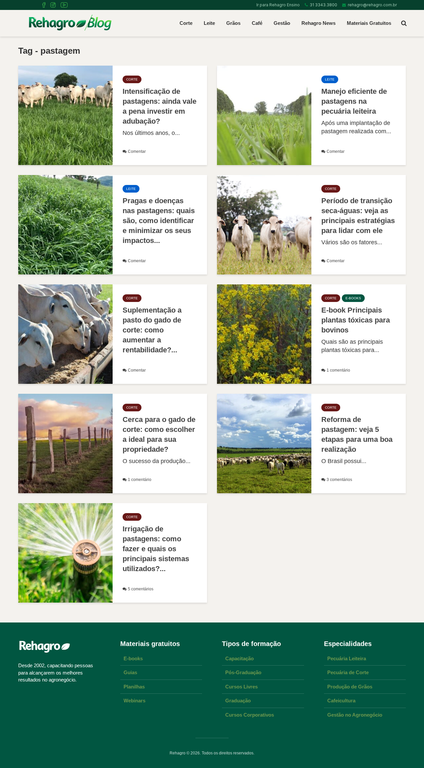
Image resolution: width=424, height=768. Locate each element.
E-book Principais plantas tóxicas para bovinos (355, 320)
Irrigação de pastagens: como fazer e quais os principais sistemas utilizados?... (156, 549)
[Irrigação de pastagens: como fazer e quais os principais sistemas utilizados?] (65, 552)
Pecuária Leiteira (346, 658)
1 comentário (338, 370)
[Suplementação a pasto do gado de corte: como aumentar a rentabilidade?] (65, 333)
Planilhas (134, 686)
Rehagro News (318, 23)
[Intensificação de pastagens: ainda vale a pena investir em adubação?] (65, 115)
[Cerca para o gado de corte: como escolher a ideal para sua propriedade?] (65, 443)
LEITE (330, 79)
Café (257, 23)
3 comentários (339, 479)
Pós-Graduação (243, 672)
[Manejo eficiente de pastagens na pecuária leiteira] (264, 115)
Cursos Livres (241, 686)
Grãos (233, 23)
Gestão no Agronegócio (354, 715)
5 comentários (140, 589)
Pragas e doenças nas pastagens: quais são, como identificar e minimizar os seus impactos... (159, 221)
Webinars (134, 700)
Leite (209, 23)
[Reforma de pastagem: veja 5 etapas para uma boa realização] (264, 443)
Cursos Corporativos (249, 715)
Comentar (137, 151)
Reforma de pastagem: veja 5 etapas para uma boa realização (357, 434)
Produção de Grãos (349, 686)
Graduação (238, 700)
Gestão (282, 23)
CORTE (132, 79)
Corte (186, 23)
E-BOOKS (353, 298)
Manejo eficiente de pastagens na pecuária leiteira (354, 101)
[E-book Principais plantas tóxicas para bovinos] (264, 333)
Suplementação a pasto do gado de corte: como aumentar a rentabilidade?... (152, 330)
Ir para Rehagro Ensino (277, 4)
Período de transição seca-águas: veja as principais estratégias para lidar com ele (358, 216)
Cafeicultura (341, 700)
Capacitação (239, 658)
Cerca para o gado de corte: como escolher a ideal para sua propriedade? (159, 434)
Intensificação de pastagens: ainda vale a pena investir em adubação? (159, 106)
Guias (130, 672)
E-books (133, 658)
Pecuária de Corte (348, 672)
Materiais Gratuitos (369, 23)
